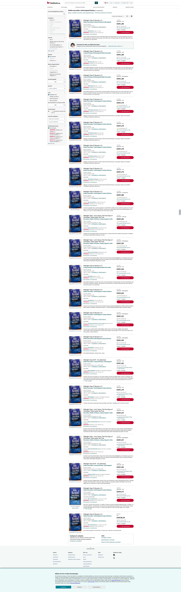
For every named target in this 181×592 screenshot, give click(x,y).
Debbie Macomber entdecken (114, 46)
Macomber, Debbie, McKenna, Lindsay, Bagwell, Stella (98, 219)
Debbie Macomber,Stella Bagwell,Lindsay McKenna (97, 338)
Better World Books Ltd (93, 421)
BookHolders (91, 300)
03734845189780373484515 (99, 27)
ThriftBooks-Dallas (92, 156)
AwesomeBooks (91, 370)
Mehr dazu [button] (50, 143)
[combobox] (79, 3)
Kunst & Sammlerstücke (98, 7)
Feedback (179, 212)
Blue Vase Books (92, 202)
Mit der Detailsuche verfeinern (104, 12)
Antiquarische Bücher (80, 7)
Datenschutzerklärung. (75, 583)
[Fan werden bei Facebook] (114, 555)
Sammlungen (64, 7)
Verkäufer (115, 7)
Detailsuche (50, 7)
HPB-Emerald (91, 61)
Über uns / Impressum (87, 554)
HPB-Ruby (90, 276)
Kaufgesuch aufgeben (76, 541)
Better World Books (92, 227)
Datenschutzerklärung (87, 561)
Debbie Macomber (88, 101)
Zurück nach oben (90, 548)
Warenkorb (55, 563)
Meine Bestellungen (57, 561)
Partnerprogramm (71, 557)
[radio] (48, 60)
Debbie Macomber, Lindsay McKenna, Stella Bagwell (97, 361)
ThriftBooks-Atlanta (93, 179)
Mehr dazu (50, 50)
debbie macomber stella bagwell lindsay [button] (83, 12)
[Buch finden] (96, 3)
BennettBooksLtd (92, 524)
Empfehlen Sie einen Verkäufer (74, 559)
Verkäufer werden (129, 7)
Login (111, 2)
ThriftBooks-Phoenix (93, 110)
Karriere (84, 559)
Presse (84, 557)
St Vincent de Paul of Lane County (96, 323)
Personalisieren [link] (96, 587)
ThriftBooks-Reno (92, 133)
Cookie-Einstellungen (116, 580)
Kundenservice (101, 557)
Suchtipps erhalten (106, 537)
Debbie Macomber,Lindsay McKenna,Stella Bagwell (97, 22)
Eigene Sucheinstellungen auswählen (111, 542)
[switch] (49, 111)
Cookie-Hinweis (86, 566)
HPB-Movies (91, 31)
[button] (64, 14)
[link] (132, 16)
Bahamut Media (91, 474)
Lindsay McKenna (106, 101)
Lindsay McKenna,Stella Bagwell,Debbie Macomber (97, 53)
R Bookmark (91, 347)
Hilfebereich (100, 554)
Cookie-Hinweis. (91, 581)
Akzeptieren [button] (63, 587)
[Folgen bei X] (114, 558)
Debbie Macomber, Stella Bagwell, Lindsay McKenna (97, 291)
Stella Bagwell (98, 101)
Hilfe (131, 2)
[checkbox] (48, 20)
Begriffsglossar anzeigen (107, 540)
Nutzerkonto (117, 2)
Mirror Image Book (92, 498)
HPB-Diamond (91, 85)
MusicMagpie (91, 397)
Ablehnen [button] (79, 587)
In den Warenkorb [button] (125, 32)
